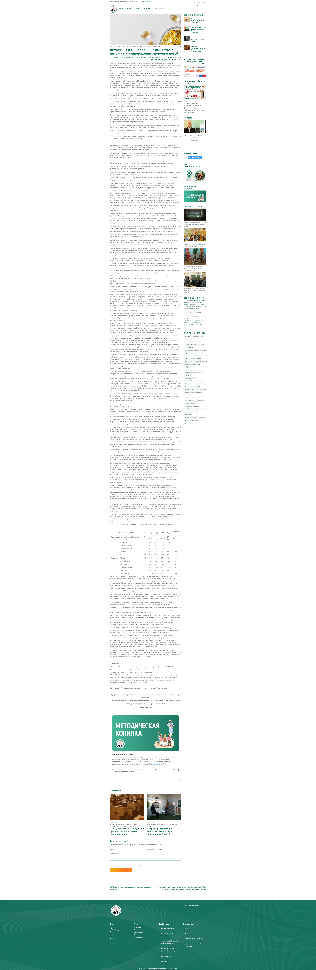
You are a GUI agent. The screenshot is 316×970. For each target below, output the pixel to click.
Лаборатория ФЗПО (190, 370)
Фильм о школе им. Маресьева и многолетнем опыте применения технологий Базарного (194, 244)
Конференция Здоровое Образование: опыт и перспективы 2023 (202, 361)
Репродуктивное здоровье (192, 406)
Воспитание (198, 339)
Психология (188, 395)
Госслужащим (138, 932)
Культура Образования (167, 928)
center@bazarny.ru (147, 1)
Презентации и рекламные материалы (195, 389)
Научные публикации (115, 826)
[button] (205, 118)
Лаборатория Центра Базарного (169, 824)
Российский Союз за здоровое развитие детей (198, 409)
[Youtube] (202, 2)
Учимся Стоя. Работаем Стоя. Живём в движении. (169, 942)
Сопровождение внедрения (194, 938)
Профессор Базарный (128, 826)
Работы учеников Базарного (192, 398)
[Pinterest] (200, 2)
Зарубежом (201, 344)
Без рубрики (195, 336)
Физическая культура (191, 417)
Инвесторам (138, 937)
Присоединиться (196, 157)
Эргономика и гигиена (191, 423)
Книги (202, 353)
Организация (188, 386)
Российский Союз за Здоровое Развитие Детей (169, 950)
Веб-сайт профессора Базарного (167, 935)
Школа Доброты (165, 956)
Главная (120, 8)
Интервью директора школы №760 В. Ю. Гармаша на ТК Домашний (193, 268)
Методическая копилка (191, 378)
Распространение (159, 8)
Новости (201, 381)
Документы (197, 342)
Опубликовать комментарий (120, 870)
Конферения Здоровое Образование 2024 (196, 356)
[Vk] (197, 2)
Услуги (138, 8)
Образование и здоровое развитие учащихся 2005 (199, 384)
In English (187, 336)
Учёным (136, 935)
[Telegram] (204, 2)
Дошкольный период (190, 344)
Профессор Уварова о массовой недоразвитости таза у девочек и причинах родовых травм (195, 302)
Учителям (137, 930)
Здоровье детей (114, 824)
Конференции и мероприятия (193, 358)
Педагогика (197, 386)
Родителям (137, 927)
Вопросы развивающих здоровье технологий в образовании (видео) (159, 831)
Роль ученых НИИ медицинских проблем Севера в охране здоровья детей (127, 831)
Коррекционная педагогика (192, 364)
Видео (148, 824)
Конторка (163, 961)
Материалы (146, 8)
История (121, 824)
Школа (186, 420)
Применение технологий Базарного (193, 945)
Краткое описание (193, 314)
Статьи (187, 412)
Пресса (149, 826)
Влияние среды (189, 339)
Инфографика (188, 353)
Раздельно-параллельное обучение (195, 400)
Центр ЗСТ (202, 417)
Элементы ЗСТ (194, 420)
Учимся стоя (188, 414)
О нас (187, 928)
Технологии (129, 8)
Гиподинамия (188, 342)
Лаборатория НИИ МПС (131, 824)
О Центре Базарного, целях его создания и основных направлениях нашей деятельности (194, 322)
